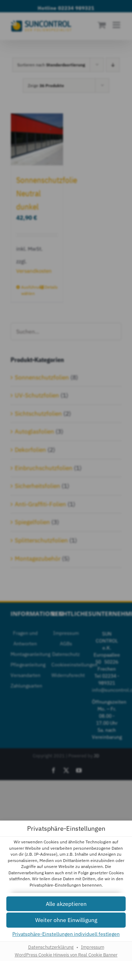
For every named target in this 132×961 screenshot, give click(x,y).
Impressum (92, 947)
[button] (66, 903)
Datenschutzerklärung (51, 947)
